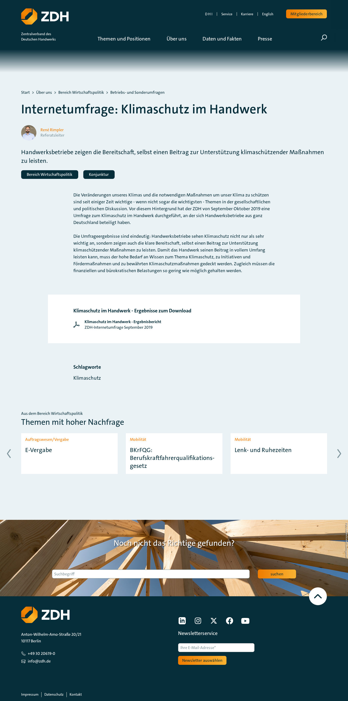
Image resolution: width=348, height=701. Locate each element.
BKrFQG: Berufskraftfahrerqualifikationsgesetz (172, 458)
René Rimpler (52, 130)
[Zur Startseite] (45, 16)
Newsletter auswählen (202, 660)
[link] (118, 324)
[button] (128, 38)
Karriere (247, 14)
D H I (208, 14)
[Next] (339, 453)
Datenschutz (53, 694)
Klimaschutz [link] (87, 378)
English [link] (267, 14)
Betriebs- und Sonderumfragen (137, 92)
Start (25, 92)
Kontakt (76, 694)
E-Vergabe (38, 450)
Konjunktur (99, 174)
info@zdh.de (39, 661)
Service (226, 14)
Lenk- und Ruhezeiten (263, 450)
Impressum (29, 694)
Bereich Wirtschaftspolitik (81, 92)
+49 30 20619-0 (41, 653)
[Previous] (9, 453)
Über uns (44, 92)
